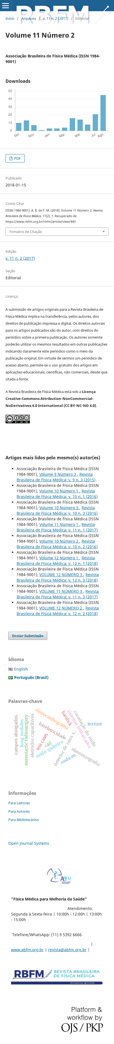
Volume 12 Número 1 (59, 557)
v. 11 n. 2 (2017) (55, 18)
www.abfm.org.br (27, 949)
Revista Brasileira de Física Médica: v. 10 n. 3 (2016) (57, 510)
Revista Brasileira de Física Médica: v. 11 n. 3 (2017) (58, 594)
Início (10, 18)
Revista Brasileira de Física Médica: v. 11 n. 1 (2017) (57, 527)
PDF (17, 158)
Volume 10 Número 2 (59, 541)
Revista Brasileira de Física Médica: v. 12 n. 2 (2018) (58, 610)
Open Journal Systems (28, 843)
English (21, 669)
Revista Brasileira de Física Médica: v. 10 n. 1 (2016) (57, 493)
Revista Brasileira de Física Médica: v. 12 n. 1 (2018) (57, 560)
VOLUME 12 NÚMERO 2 (61, 608)
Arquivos (28, 18)
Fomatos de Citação (25, 231)
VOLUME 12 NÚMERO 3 (61, 574)
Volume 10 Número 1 (59, 491)
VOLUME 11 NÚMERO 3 (61, 591)
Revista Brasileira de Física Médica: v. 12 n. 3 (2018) (58, 577)
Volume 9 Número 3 (58, 474)
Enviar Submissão (27, 635)
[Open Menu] (5, 5)
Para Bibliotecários (23, 819)
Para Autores (19, 811)
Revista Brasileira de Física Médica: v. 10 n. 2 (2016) (57, 543)
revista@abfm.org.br (67, 949)
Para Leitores (19, 802)
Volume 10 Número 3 (59, 507)
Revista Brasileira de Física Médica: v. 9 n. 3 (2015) (56, 477)
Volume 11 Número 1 (59, 524)
